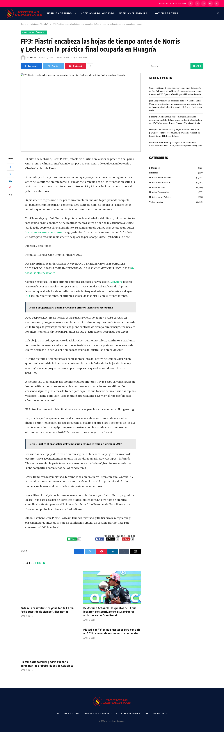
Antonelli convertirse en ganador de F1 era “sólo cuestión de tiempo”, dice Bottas (47, 609)
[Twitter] (10, 173)
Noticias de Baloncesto (97, 13)
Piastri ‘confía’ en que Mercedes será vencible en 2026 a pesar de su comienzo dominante (111, 631)
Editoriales (154, 167)
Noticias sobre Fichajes (160, 197)
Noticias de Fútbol (60, 13)
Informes (153, 172)
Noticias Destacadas (159, 192)
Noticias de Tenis (166, 13)
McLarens (116, 281)
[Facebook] (10, 167)
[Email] (10, 194)
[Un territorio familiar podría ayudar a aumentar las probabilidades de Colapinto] (49, 641)
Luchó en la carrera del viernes (44, 232)
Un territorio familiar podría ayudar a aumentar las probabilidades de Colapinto (47, 663)
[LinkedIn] (10, 180)
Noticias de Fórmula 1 (134, 13)
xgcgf (33, 58)
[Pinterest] (10, 187)
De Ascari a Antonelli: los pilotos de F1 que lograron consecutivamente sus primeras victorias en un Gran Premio (109, 611)
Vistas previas (156, 201)
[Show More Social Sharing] (90, 66)
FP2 (27, 295)
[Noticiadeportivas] (23, 13)
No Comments (65, 58)
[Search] (218, 13)
